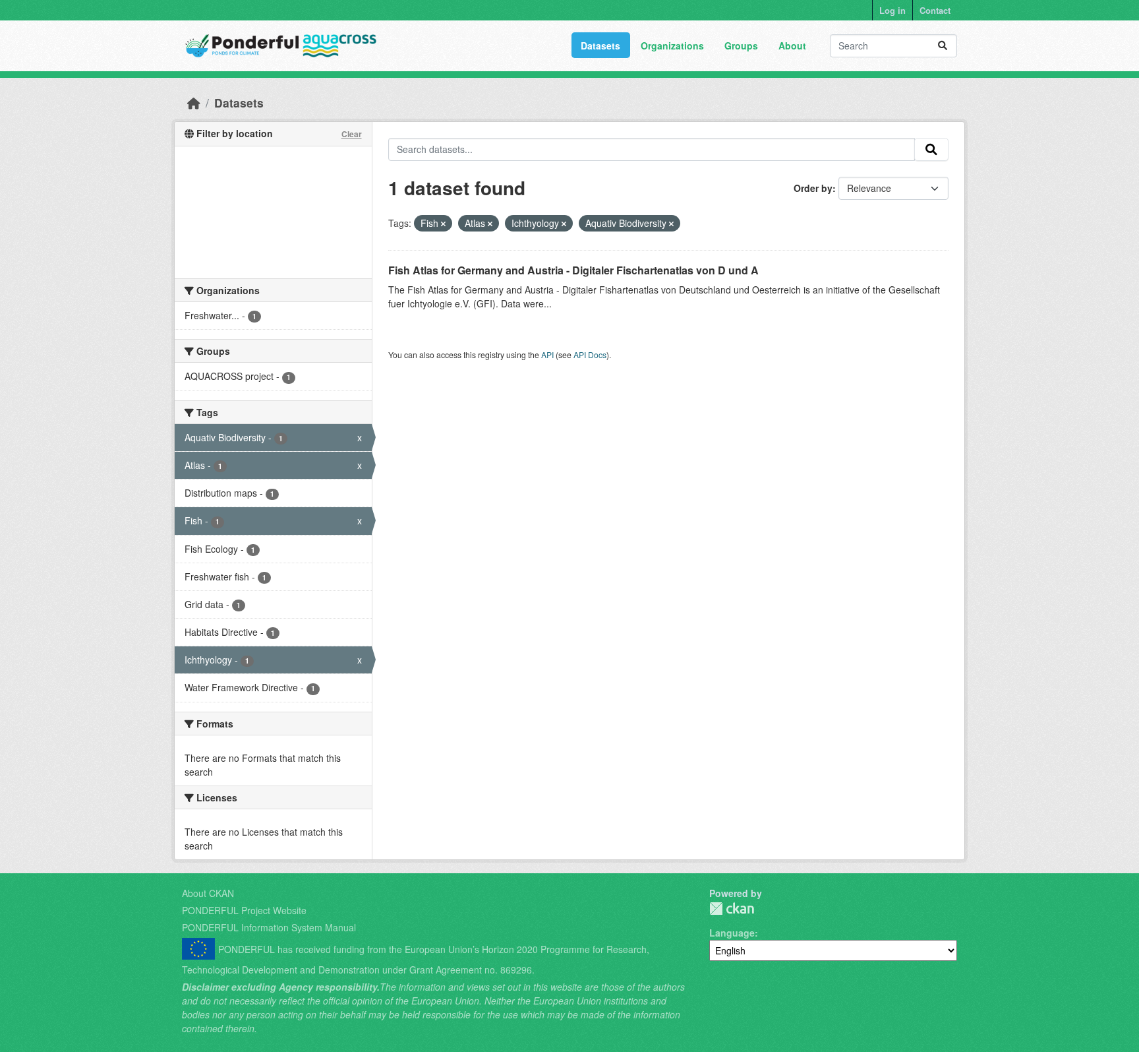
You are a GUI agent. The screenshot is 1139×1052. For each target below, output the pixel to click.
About (792, 45)
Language (732, 932)
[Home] (193, 102)
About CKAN (208, 893)
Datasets (600, 45)
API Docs (589, 354)
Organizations (672, 45)
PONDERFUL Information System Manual (269, 927)
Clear (351, 134)
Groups (741, 45)
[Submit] (942, 45)
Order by (813, 188)
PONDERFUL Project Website (244, 910)
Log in (892, 10)
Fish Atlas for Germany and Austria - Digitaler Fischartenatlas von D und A (573, 270)
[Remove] (443, 223)
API (547, 354)
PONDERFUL (731, 908)
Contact (935, 10)
